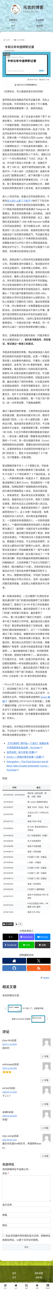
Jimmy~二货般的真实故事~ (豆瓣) (24, 756)
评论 (5, 1173)
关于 (14, 1277)
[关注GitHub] (14, 968)
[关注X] (39, 961)
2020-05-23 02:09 (9, 1115)
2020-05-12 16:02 (9, 1092)
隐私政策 (39, 1273)
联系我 (39, 1277)
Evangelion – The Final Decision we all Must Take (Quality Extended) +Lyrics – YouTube (28, 766)
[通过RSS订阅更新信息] (39, 968)
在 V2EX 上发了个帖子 (18, 200)
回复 (46, 1056)
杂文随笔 (9, 924)
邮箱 (4, 1215)
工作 (19, 924)
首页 (14, 1273)
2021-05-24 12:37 (9, 1139)
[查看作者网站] (14, 961)
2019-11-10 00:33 (9, 1044)
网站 (4, 1225)
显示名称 (7, 1204)
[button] (42, 945)
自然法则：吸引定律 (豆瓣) (21, 752)
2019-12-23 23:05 (9, 1068)
